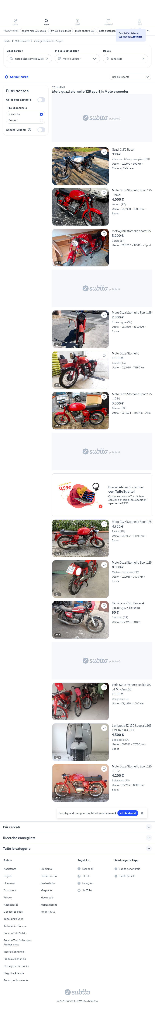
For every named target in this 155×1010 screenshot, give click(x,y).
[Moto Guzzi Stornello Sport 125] (102, 329)
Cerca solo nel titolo (18, 99)
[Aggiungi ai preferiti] (104, 152)
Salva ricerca (19, 77)
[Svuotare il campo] (47, 58)
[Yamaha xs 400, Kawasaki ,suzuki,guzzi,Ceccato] (102, 620)
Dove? (107, 50)
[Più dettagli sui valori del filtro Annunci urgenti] (29, 129)
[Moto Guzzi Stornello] (102, 370)
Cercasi (13, 120)
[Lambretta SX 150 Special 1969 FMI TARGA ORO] (102, 742)
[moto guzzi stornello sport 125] (102, 248)
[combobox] (29, 58)
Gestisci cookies (13, 911)
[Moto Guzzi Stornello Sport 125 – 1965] (102, 207)
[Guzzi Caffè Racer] (102, 166)
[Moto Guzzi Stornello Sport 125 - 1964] (102, 411)
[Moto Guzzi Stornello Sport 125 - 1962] (102, 783)
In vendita (14, 114)
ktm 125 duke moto (60, 30)
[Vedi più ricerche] (148, 31)
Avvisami (130, 813)
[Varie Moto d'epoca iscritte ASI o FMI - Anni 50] (102, 701)
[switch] (41, 99)
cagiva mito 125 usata (34, 30)
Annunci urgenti (16, 129)
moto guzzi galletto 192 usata (114, 30)
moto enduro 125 (84, 30)
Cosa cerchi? (15, 50)
